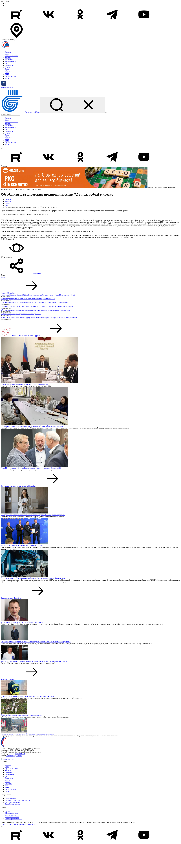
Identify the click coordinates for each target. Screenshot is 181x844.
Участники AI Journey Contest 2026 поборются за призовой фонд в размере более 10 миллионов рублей (38, 295)
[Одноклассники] (80, 22)
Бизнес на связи (10, 798)
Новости (8, 52)
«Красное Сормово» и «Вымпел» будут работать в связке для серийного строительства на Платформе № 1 (39, 317)
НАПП (7, 78)
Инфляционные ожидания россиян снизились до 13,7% (21, 314)
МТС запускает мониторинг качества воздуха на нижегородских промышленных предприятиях (35, 310)
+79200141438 (20, 754)
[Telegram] (112, 22)
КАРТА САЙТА (29, 824)
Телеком (8, 58)
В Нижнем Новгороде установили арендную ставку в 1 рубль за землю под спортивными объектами (37, 306)
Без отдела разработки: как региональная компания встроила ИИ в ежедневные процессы (33, 515)
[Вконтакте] (49, 22)
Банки (7, 54)
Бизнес (7, 67)
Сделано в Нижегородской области (17, 800)
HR (6, 63)
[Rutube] (17, 22)
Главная (8, 199)
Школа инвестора (11, 813)
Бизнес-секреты (10, 815)
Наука (7, 73)
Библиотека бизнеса (12, 817)
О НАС (3, 824)
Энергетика (9, 59)
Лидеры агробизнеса (12, 802)
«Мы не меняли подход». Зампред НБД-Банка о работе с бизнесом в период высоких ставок (34, 661)
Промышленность (11, 56)
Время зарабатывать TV (13, 819)
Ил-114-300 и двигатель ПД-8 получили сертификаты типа (22, 545)
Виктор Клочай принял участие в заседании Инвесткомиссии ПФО (25, 384)
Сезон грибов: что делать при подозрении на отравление (21, 715)
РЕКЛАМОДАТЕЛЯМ (14, 824)
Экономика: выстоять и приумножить (14, 486)
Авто (7, 75)
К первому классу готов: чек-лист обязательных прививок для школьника (27, 734)
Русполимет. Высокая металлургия (26, 335)
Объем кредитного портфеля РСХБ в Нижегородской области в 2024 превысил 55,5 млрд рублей (35, 642)
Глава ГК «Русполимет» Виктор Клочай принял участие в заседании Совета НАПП (31, 468)
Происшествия (10, 76)
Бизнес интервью (7, 598)
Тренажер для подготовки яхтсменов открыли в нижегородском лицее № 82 (28, 299)
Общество (8, 71)
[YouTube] (144, 22)
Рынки (7, 811)
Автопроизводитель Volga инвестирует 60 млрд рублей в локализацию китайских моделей (33, 578)
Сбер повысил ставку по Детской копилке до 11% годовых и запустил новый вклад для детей (34, 302)
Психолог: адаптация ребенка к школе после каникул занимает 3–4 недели (27, 696)
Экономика (9, 65)
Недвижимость (10, 61)
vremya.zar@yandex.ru (14, 756)
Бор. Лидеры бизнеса (12, 804)
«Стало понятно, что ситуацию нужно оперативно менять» (22, 622)
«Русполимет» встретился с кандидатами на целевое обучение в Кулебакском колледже (32, 426)
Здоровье (4, 679)
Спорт (7, 69)
